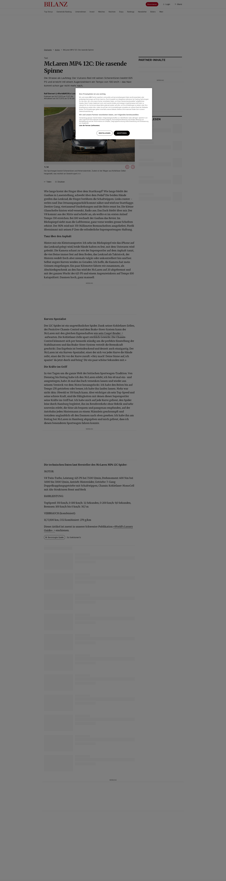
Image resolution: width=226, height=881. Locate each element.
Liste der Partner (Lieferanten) (89, 125)
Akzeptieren (122, 133)
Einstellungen (104, 133)
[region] (114, 113)
